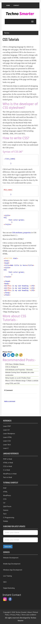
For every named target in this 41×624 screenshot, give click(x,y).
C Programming (8, 517)
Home (8, 5)
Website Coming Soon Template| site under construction (19, 374)
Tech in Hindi (7, 477)
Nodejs (5, 521)
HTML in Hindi (8, 463)
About (30, 612)
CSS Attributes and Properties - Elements (19, 369)
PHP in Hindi (7, 459)
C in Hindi (6, 470)
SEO (5, 582)
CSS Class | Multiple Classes (14, 364)
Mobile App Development (11, 564)
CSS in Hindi (7, 466)
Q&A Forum (7, 506)
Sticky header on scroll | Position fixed (17, 378)
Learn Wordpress (9, 433)
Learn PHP (7, 426)
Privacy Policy (15, 615)
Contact (16, 5)
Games (5, 510)
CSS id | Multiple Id (11, 367)
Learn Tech (7, 445)
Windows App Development (12, 570)
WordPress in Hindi (9, 474)
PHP (4, 488)
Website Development (10, 558)
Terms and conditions (29, 615)
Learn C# (6, 430)
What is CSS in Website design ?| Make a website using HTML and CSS (21, 382)
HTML (5, 492)
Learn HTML (7, 437)
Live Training (7, 576)
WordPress (7, 495)
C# (4, 503)
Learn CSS (7, 441)
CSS (4, 499)
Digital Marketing (9, 588)
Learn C (6, 448)
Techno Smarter (21, 612)
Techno (6, 33)
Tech (4, 514)
